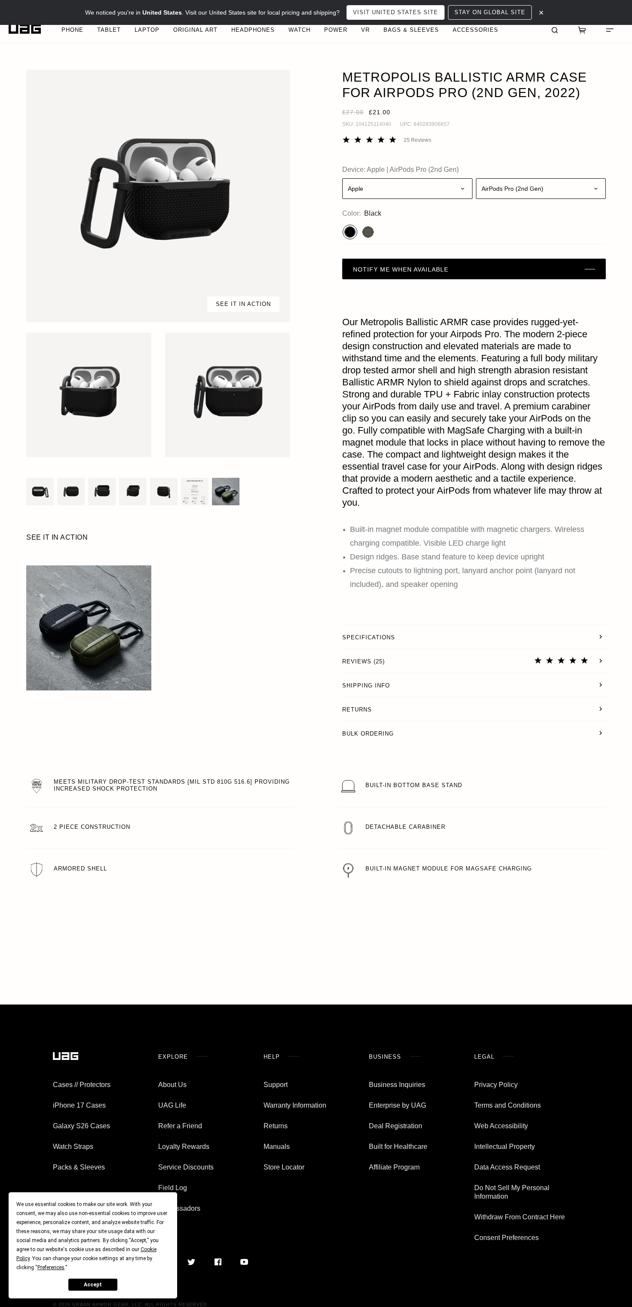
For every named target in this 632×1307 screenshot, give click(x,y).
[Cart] (582, 29)
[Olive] (368, 232)
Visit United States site (395, 12)
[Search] (554, 29)
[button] (158, 196)
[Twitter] (191, 1262)
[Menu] (609, 29)
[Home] (25, 29)
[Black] (350, 232)
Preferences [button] (50, 1267)
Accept (93, 1285)
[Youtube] (244, 1262)
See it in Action (243, 304)
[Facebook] (218, 1262)
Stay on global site (489, 12)
